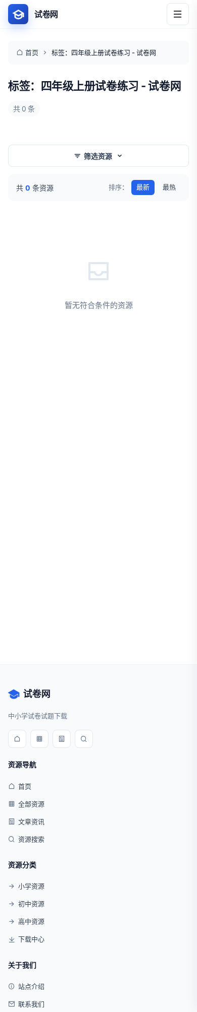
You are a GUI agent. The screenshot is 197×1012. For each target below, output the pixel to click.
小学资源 (31, 886)
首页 (31, 52)
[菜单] (178, 14)
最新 (143, 187)
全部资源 (31, 804)
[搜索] (84, 739)
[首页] (17, 739)
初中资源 (31, 904)
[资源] (39, 739)
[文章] (62, 739)
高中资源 (31, 921)
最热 (169, 187)
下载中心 (31, 939)
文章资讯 (31, 821)
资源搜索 (31, 839)
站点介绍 (31, 986)
